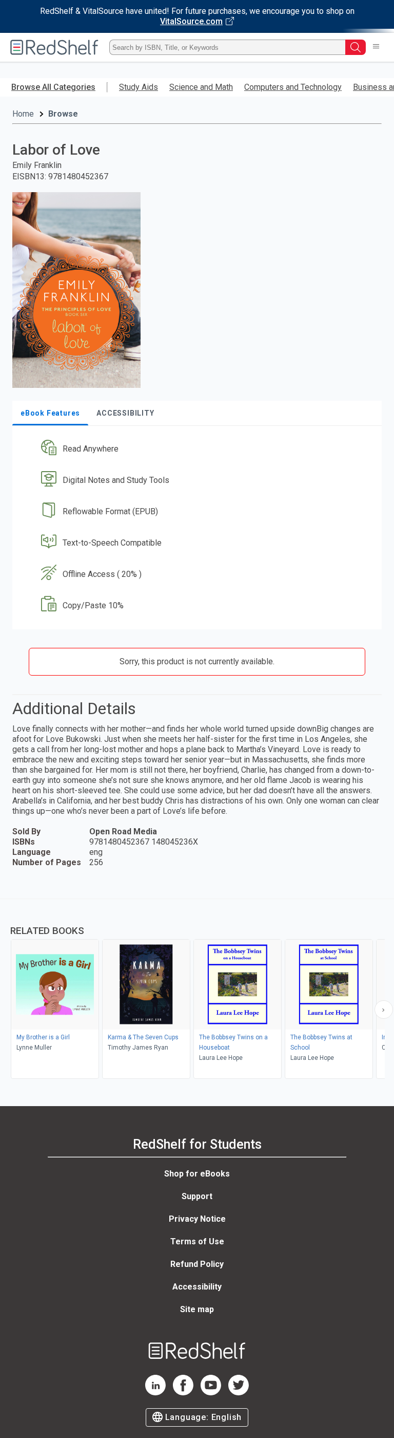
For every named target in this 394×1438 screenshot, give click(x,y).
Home (23, 114)
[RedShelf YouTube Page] (211, 1392)
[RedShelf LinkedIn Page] (155, 1392)
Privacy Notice (197, 1219)
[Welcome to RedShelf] (54, 47)
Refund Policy (197, 1264)
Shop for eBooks (197, 1174)
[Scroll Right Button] (384, 1009)
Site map (197, 1309)
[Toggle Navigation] (376, 47)
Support (197, 1196)
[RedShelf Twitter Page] (238, 1392)
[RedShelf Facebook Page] (183, 1392)
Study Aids (138, 87)
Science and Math (201, 87)
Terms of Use (197, 1241)
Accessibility (197, 1287)
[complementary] (197, 990)
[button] (196, 449)
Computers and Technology (293, 87)
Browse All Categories (53, 87)
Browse (63, 114)
